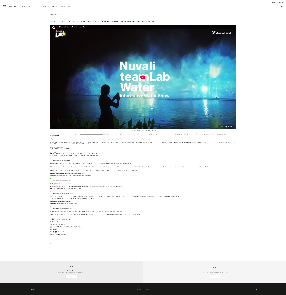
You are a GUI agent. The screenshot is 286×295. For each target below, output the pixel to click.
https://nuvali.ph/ (53, 229)
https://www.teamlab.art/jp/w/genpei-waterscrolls (63, 180)
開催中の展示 (43, 6)
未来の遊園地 (62, 6)
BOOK (68, 6)
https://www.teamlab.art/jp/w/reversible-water (62, 208)
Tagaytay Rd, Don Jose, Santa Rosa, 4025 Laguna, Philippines (70, 227)
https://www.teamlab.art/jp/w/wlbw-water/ (61, 160)
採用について (214, 276)
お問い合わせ (71, 276)
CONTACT (280, 2)
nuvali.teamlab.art (59, 147)
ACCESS (273, 2)
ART (49, 6)
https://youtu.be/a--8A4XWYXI (64, 148)
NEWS (23, 6)
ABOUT (28, 6)
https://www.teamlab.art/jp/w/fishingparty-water (63, 193)
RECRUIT (34, 6)
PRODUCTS (17, 6)
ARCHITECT (55, 6)
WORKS (10, 6)
